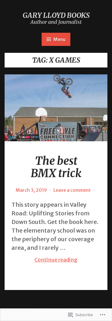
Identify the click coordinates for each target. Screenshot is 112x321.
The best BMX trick (56, 167)
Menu (59, 39)
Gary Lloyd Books (56, 15)
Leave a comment (72, 190)
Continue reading (44, 260)
